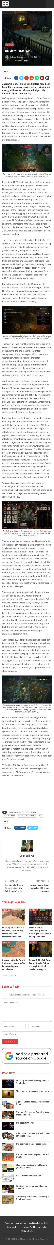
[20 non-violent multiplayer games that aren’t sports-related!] (8, 1157)
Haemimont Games (15, 812)
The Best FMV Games (25, 1123)
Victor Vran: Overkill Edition (27, 816)
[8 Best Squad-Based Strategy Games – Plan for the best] (8, 1084)
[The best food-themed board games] (8, 1147)
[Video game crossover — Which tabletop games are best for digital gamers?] (8, 1136)
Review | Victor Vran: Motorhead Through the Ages (39, 888)
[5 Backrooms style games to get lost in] (8, 1094)
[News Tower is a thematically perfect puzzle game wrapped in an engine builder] (40, 917)
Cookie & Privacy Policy (39, 1223)
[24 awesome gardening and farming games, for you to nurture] (8, 1168)
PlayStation (33, 812)
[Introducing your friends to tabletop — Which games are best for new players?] (8, 1199)
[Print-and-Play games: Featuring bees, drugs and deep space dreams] (8, 1115)
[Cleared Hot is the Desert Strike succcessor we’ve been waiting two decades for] (13, 949)
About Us (9, 1223)
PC (25, 812)
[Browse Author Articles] (27, 846)
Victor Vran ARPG (9, 816)
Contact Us (21, 1223)
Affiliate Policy (27, 1231)
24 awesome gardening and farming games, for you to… (31, 1166)
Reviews (9, 45)
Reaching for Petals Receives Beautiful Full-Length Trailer (14, 888)
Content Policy (13, 1227)
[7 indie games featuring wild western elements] (8, 1189)
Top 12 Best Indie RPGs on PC (28, 1175)
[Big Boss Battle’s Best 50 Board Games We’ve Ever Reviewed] (8, 1105)
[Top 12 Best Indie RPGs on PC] (8, 1178)
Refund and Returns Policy (35, 1227)
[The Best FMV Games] (8, 1126)
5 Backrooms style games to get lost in (32, 1091)
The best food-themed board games (31, 1144)
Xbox (40, 816)
